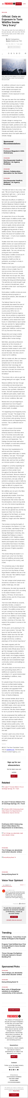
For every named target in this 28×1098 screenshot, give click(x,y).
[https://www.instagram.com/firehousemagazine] (11, 1069)
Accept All (14, 1094)
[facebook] (8, 53)
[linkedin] (11, 53)
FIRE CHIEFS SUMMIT (14, 1078)
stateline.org (10, 749)
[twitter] (14, 53)
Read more (22, 898)
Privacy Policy (16, 1090)
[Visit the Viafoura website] (22, 903)
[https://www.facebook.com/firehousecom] (9, 1069)
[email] (19, 53)
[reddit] (16, 53)
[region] (14, 895)
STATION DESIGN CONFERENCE (14, 1076)
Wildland (4, 12)
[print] (25, 53)
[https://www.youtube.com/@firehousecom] (18, 1069)
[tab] (7, 885)
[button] (3, 4)
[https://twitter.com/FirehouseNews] (16, 1069)
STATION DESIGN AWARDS (14, 1082)
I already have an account (14, 920)
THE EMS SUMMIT (14, 1080)
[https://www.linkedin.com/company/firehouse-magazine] (13, 1069)
